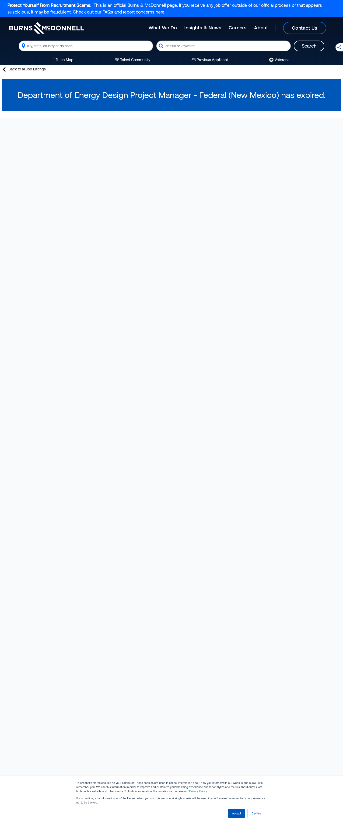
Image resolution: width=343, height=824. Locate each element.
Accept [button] (236, 813)
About (261, 27)
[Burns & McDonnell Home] (46, 28)
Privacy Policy (198, 791)
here (160, 11)
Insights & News (202, 27)
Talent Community (135, 60)
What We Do (163, 27)
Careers (238, 27)
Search (309, 45)
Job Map (66, 60)
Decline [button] (256, 813)
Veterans (282, 60)
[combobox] (86, 46)
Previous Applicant (212, 60)
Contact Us (304, 28)
